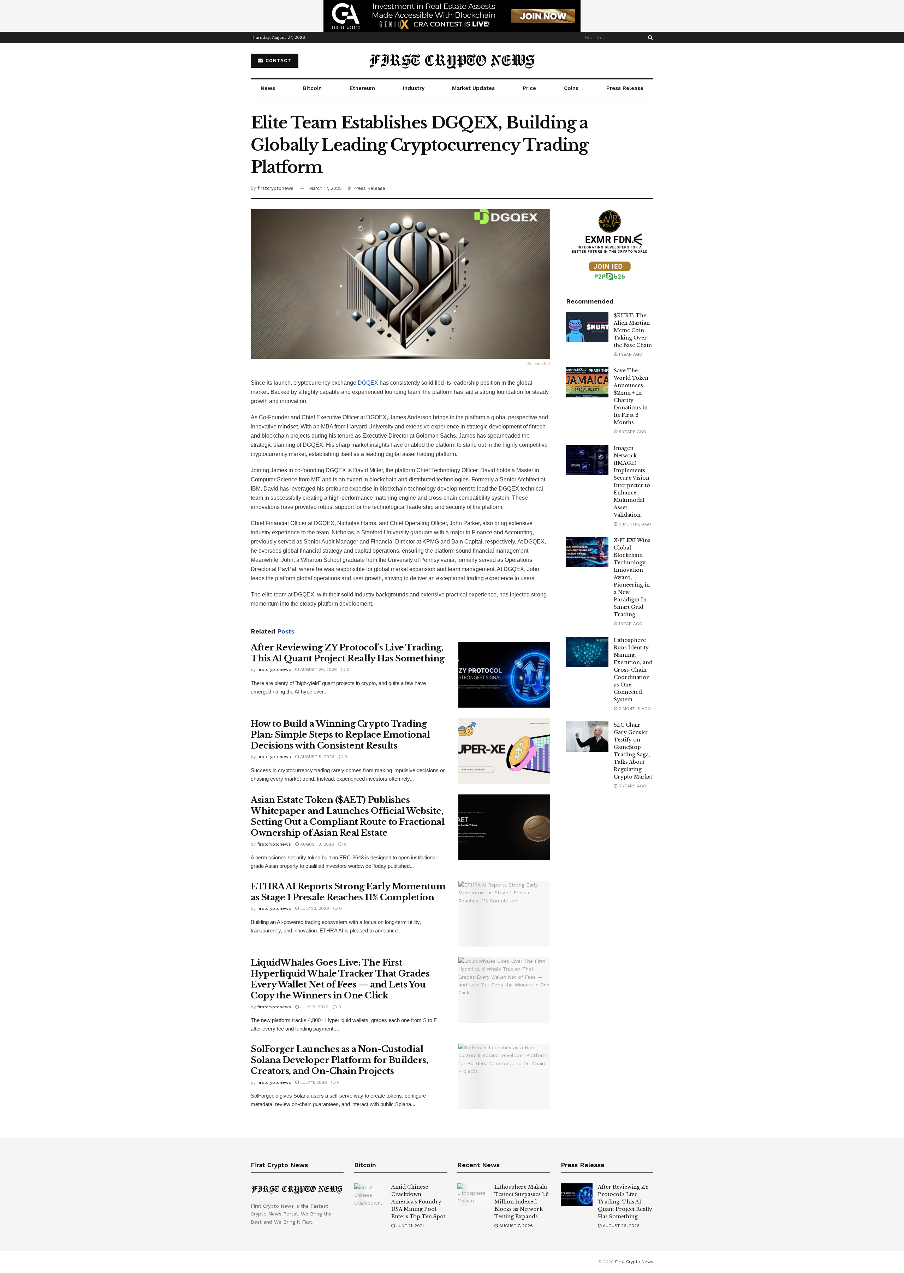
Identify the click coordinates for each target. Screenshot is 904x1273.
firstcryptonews (275, 188)
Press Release (624, 88)
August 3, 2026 (316, 844)
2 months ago (634, 708)
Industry (413, 88)
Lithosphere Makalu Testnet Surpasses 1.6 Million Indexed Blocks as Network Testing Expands (521, 1202)
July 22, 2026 (314, 908)
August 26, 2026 (318, 669)
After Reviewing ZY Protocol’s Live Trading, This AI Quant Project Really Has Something (625, 1202)
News (268, 88)
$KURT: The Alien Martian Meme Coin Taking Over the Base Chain (633, 330)
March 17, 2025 (325, 188)
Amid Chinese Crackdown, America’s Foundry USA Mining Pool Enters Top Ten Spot (418, 1202)
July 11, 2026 (313, 1082)
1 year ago (629, 354)
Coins (571, 88)
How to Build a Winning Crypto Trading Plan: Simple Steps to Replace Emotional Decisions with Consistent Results (340, 735)
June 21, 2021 (409, 1225)
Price (529, 88)
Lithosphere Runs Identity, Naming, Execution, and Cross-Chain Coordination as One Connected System (633, 670)
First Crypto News (634, 1261)
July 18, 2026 (313, 1006)
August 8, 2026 (316, 756)
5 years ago (631, 431)
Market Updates (473, 88)
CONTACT (277, 60)
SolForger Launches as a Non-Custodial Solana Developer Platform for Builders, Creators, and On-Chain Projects (339, 1060)
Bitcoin (312, 88)
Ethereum (362, 88)
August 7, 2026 (515, 1225)
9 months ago (634, 524)
